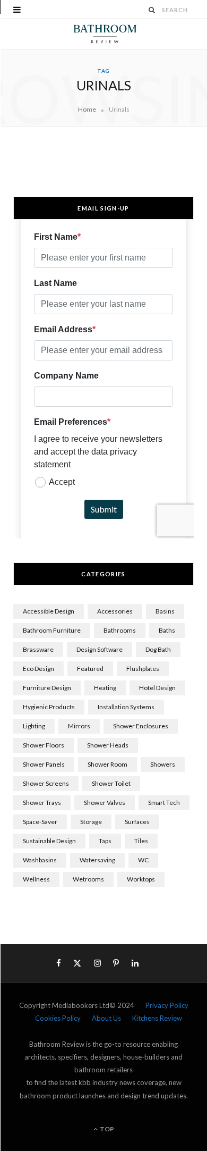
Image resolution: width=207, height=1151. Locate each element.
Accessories (115, 611)
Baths (167, 630)
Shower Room (107, 764)
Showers (162, 764)
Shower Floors (43, 745)
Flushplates (142, 669)
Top (106, 1129)
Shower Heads (107, 745)
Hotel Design (157, 688)
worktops (141, 879)
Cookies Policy (58, 1018)
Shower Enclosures (140, 726)
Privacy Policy (166, 1005)
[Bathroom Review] (103, 34)
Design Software (99, 649)
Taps (105, 841)
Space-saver (40, 822)
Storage (91, 822)
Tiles (141, 841)
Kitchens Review (157, 1018)
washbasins (40, 860)
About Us (106, 1018)
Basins (165, 611)
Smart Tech (164, 802)
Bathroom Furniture (52, 630)
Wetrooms (88, 879)
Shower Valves (104, 802)
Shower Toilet (111, 783)
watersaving (97, 860)
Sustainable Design (49, 841)
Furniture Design (47, 688)
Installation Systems (126, 707)
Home (87, 109)
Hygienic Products (49, 707)
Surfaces (137, 822)
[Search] (152, 9)
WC (143, 860)
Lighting (34, 726)
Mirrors (79, 726)
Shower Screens (46, 783)
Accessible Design (48, 611)
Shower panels (44, 764)
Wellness (36, 879)
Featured (90, 669)
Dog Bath (158, 649)
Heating (105, 688)
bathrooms (120, 630)
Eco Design (38, 669)
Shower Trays (42, 802)
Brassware (38, 649)
